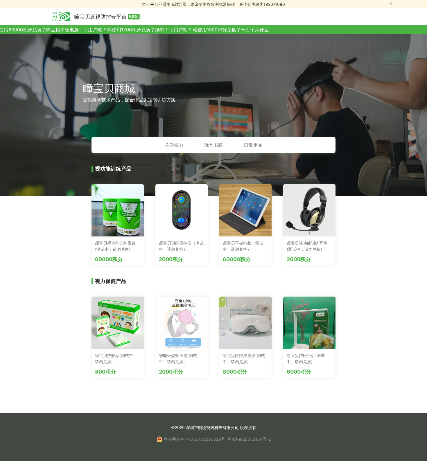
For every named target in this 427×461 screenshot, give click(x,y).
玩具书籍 (213, 145)
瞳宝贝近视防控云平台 (100, 17)
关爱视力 (174, 145)
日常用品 (253, 145)
